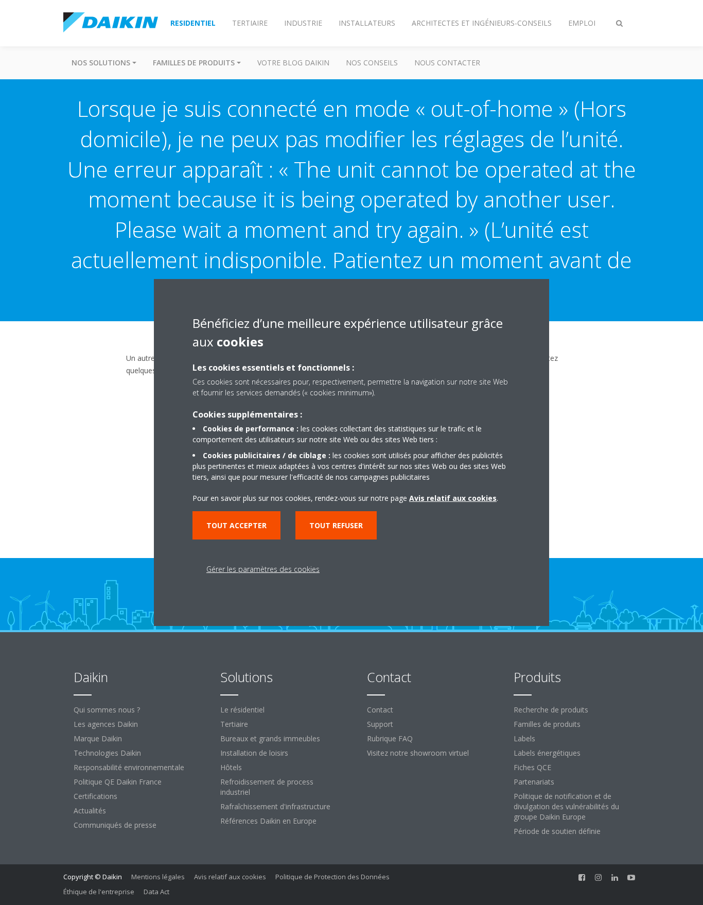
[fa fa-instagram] (598, 877)
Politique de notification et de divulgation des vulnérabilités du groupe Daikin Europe (566, 806)
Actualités (90, 810)
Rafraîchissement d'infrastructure (275, 806)
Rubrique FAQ (390, 738)
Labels (524, 738)
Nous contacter (447, 62)
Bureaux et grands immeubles (270, 738)
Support (380, 724)
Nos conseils (372, 62)
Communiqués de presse (115, 825)
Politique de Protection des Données (332, 876)
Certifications (95, 796)
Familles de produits (547, 724)
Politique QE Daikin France (118, 782)
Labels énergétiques (547, 753)
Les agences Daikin (106, 724)
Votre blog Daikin (293, 62)
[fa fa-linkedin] (615, 877)
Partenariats (534, 782)
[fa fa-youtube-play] (631, 877)
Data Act (156, 891)
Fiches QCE (532, 767)
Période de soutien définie (557, 831)
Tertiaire (234, 724)
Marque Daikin (98, 738)
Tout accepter (236, 525)
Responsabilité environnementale (129, 767)
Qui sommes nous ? (107, 710)
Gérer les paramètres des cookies (263, 569)
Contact (380, 710)
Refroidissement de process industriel (266, 787)
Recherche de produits (551, 710)
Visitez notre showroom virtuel (418, 753)
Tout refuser (336, 525)
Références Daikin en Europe (268, 821)
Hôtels (231, 767)
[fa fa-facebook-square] (582, 877)
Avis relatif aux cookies (230, 876)
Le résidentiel (242, 710)
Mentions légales (158, 876)
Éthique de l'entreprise (98, 891)
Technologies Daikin (107, 753)
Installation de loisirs (254, 753)
